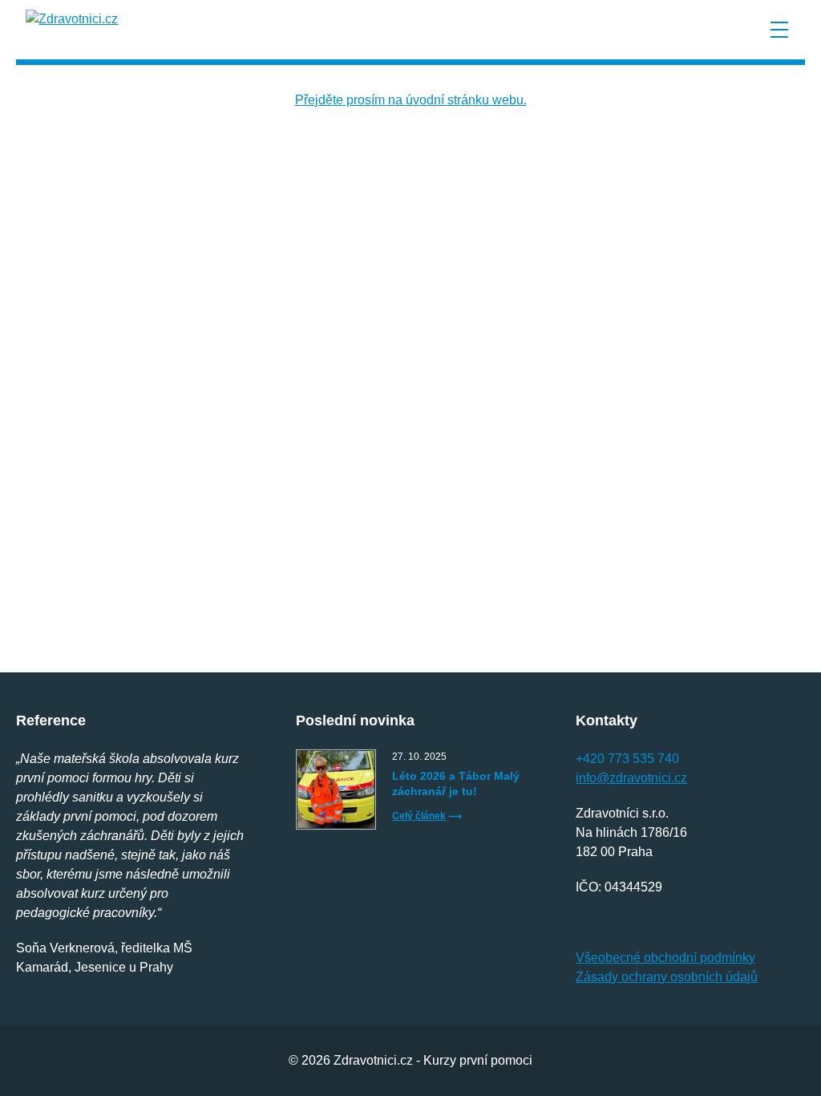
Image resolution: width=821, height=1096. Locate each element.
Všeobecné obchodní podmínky (665, 957)
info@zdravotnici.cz (631, 778)
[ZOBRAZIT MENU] (779, 30)
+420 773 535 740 (627, 758)
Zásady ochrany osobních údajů (667, 977)
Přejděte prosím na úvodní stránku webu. (411, 100)
